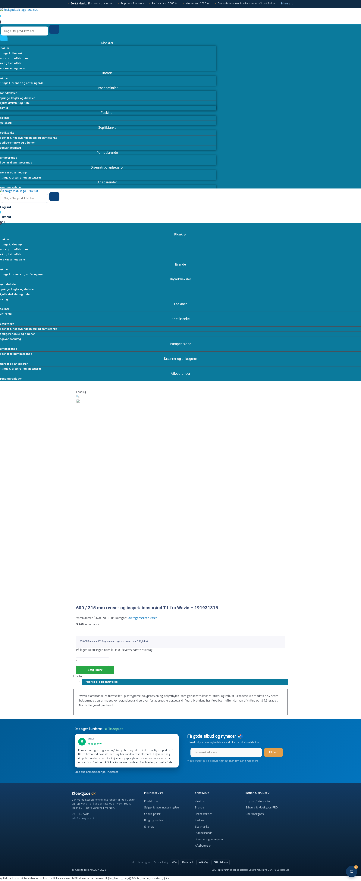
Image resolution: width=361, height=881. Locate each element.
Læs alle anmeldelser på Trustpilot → (98, 772)
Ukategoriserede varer (142, 618)
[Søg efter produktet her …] (25, 31)
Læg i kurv (95, 670)
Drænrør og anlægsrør (209, 839)
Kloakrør (200, 801)
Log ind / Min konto (258, 801)
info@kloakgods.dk (83, 818)
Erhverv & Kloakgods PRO (262, 808)
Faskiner (200, 820)
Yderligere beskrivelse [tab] (101, 681)
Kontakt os (151, 801)
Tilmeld (273, 752)
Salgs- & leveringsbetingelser (162, 808)
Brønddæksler (203, 814)
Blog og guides (153, 820)
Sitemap (149, 827)
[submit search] (54, 29)
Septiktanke (202, 827)
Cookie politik (152, 814)
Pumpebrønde (203, 833)
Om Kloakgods (255, 814)
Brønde (199, 808)
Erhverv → (287, 3)
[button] (78, 396)
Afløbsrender (203, 846)
